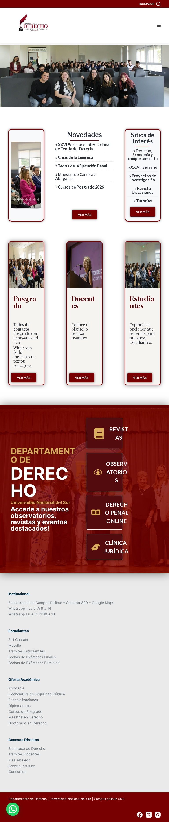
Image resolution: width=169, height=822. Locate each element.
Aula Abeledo (19, 760)
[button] (18, 174)
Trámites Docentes (24, 754)
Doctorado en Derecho (27, 723)
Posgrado (24, 302)
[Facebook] (140, 815)
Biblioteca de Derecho (26, 748)
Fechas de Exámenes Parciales (33, 663)
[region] (26, 175)
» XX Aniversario (142, 167)
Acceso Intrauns (21, 766)
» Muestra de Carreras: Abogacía (75, 176)
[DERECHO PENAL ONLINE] (95, 512)
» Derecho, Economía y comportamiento (143, 154)
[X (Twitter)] (149, 815)
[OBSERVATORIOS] (98, 472)
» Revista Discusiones (142, 190)
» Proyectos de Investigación (142, 177)
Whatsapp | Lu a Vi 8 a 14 (29, 608)
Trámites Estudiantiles (26, 651)
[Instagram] (158, 815)
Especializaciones (23, 700)
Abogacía (16, 688)
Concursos (17, 771)
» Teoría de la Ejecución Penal (81, 165)
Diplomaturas (19, 706)
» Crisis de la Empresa (74, 157)
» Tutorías (143, 200)
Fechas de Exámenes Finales (32, 657)
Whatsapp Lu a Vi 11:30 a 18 (31, 614)
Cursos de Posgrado (25, 711)
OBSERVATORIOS (116, 471)
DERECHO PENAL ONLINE (116, 512)
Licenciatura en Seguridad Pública (36, 694)
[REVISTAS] (99, 433)
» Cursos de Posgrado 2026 (79, 187)
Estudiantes (142, 302)
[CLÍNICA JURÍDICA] (95, 547)
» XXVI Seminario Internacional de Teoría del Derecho (82, 146)
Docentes (83, 302)
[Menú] (159, 25)
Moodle (14, 645)
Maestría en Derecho (25, 717)
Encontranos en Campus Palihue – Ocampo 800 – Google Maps (61, 602)
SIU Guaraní (18, 639)
